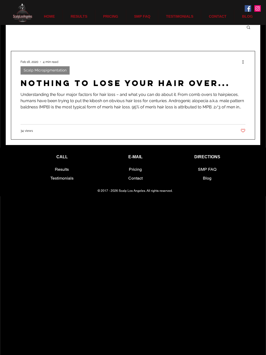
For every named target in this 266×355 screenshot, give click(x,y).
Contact (135, 178)
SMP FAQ (207, 169)
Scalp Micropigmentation (45, 70)
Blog (207, 178)
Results (62, 169)
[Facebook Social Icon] (248, 8)
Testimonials (62, 178)
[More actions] (245, 62)
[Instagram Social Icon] (257, 8)
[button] (248, 27)
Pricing (135, 169)
